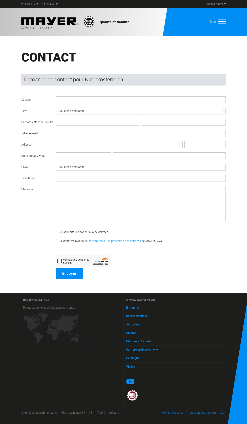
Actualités (132, 324)
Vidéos (130, 366)
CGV (223, 412)
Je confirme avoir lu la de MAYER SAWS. (111, 241)
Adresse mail (29, 133)
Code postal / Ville (32, 155)
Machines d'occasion (139, 341)
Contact (131, 332)
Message (27, 189)
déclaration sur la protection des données (114, 241)
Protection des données (202, 412)
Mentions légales (172, 412)
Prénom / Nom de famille (37, 122)
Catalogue (132, 358)
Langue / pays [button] (215, 3)
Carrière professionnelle (142, 349)
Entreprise (133, 307)
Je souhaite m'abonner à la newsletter (83, 232)
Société (26, 99)
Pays (24, 167)
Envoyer (69, 273)
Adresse (26, 144)
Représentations (137, 316)
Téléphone (28, 178)
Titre (24, 111)
